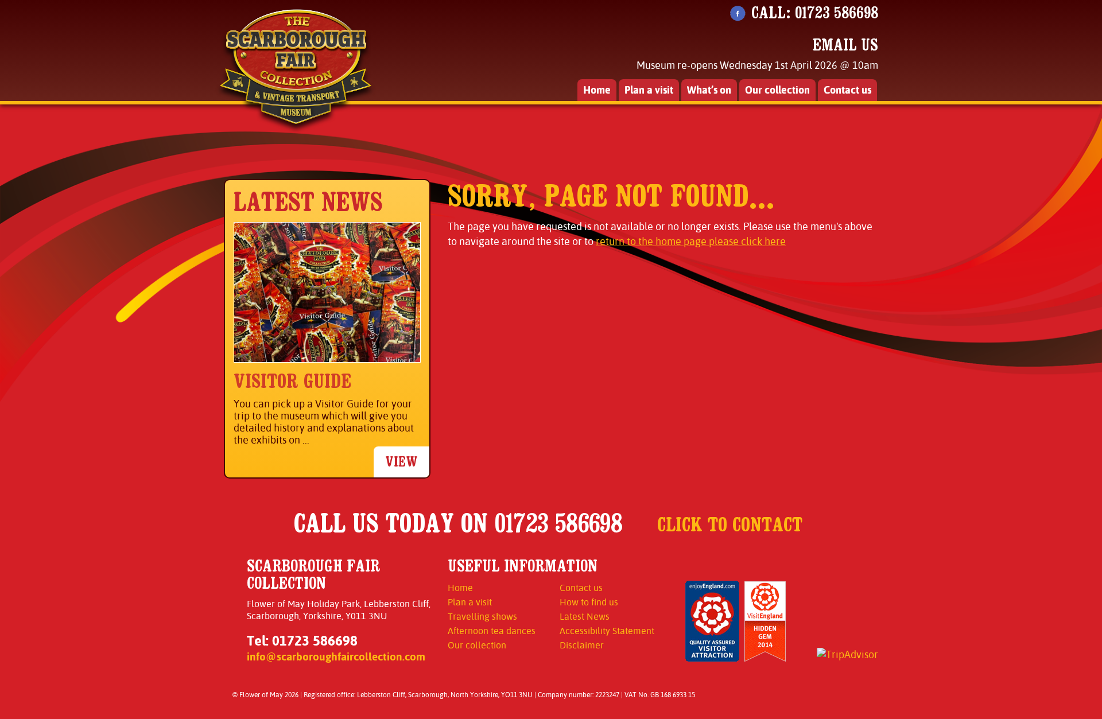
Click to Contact (729, 524)
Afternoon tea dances (492, 630)
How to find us (589, 602)
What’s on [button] (709, 90)
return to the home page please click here (691, 241)
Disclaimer (582, 645)
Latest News (585, 616)
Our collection (777, 90)
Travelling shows (482, 616)
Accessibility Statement (607, 630)
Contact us (581, 587)
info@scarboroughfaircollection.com (336, 656)
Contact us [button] (847, 90)
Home (597, 90)
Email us (845, 45)
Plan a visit (470, 602)
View (401, 461)
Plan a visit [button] (648, 90)
